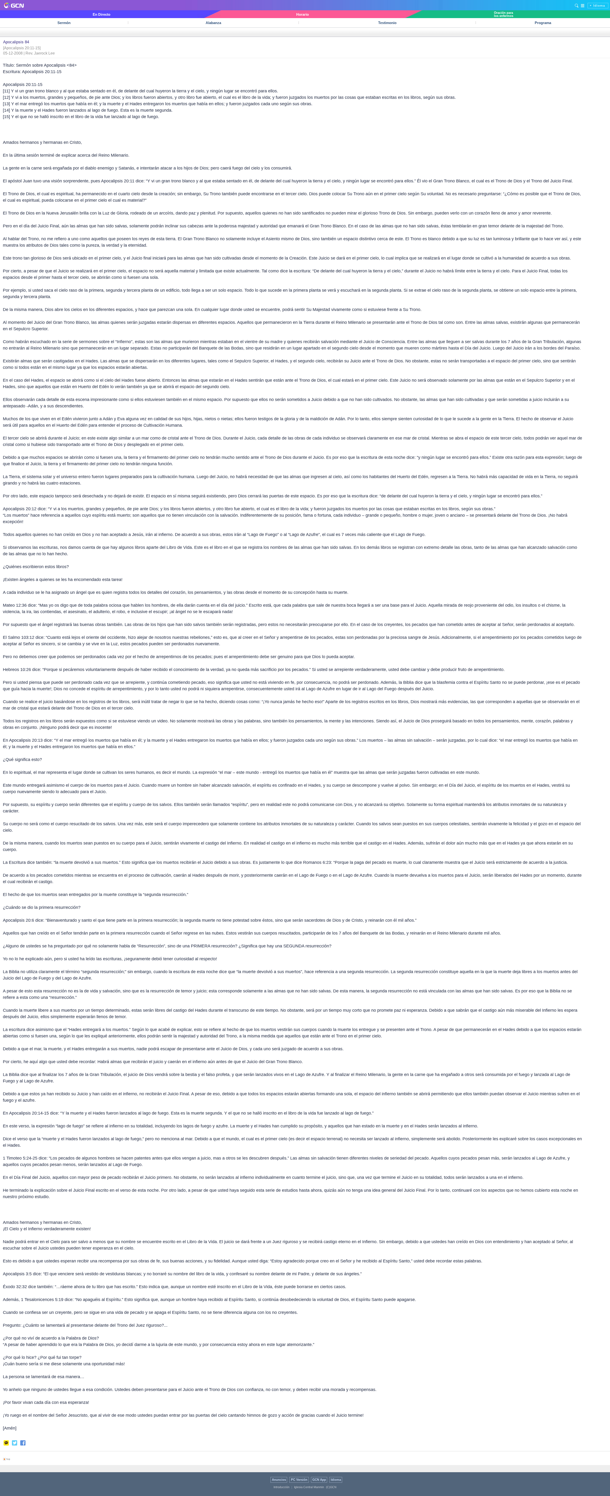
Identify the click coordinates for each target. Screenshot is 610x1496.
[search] (577, 5)
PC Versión (299, 1479)
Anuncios (279, 1479)
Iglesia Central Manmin (309, 1487)
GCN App (319, 1479)
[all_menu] (583, 5)
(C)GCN (331, 1487)
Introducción (282, 1487)
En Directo (101, 14)
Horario (302, 14)
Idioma (599, 5)
